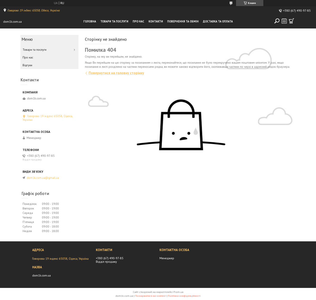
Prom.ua (178, 292)
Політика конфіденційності (184, 295)
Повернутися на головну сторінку (116, 73)
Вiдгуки (27, 65)
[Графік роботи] (284, 21)
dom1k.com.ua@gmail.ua (43, 177)
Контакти (156, 21)
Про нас (138, 21)
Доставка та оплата (218, 21)
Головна (89, 21)
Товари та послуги (114, 21)
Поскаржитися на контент (150, 295)
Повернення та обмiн (183, 21)
